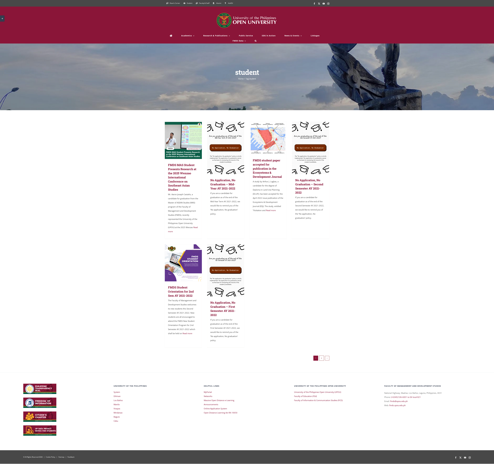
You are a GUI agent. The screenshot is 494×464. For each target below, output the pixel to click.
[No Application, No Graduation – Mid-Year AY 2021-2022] (225, 148)
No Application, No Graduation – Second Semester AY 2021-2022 (307, 148)
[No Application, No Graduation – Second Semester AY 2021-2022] (310, 148)
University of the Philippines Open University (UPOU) (317, 392)
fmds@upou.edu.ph (399, 401)
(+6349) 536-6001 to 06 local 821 (406, 397)
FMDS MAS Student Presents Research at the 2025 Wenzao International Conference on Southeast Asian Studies (180, 140)
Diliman (117, 396)
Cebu (116, 421)
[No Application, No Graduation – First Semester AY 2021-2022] (225, 270)
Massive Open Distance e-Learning (219, 400)
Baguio (117, 416)
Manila (117, 404)
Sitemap (61, 457)
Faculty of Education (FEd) (305, 396)
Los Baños (118, 400)
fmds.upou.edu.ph (397, 405)
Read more (271, 210)
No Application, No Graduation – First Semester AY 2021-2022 (222, 270)
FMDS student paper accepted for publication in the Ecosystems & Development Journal (264, 138)
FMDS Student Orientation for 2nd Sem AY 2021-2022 (180, 263)
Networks (208, 396)
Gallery (187, 140)
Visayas (117, 408)
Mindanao (118, 412)
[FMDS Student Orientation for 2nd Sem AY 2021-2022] (183, 262)
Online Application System (215, 408)
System (117, 392)
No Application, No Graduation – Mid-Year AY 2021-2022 (222, 148)
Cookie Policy (50, 457)
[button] (256, 40)
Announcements (211, 404)
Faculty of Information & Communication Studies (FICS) (318, 400)
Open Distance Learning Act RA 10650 (220, 412)
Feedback (71, 457)
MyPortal (208, 392)
